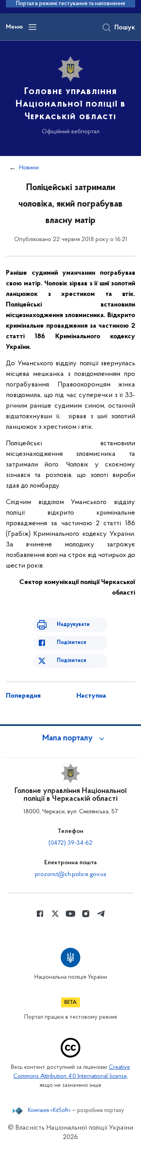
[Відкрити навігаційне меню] (32, 27)
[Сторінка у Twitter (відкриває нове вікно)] (55, 913)
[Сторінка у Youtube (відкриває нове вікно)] (70, 913)
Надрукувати (73, 625)
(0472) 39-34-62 (70, 843)
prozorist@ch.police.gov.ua (70, 874)
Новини (29, 168)
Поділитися (71, 643)
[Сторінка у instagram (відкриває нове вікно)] (85, 913)
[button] (70, 738)
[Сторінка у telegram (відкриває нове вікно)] (101, 913)
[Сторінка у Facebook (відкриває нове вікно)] (40, 913)
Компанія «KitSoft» (49, 1111)
